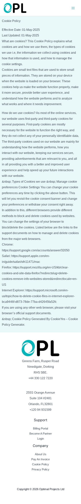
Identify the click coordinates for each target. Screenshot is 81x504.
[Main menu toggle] (73, 8)
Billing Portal (40, 428)
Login (40, 438)
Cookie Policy (40, 464)
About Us (40, 454)
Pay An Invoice (40, 459)
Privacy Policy (40, 469)
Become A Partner (40, 433)
